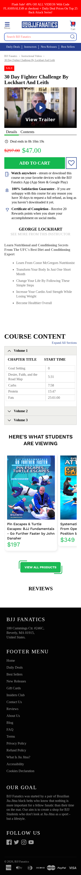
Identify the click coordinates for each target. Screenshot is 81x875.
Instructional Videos (31, 56)
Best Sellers (68, 46)
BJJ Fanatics (10, 56)
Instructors (30, 46)
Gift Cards (13, 688)
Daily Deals (13, 46)
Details (11, 132)
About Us (13, 716)
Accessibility (15, 764)
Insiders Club (15, 695)
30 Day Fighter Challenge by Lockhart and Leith (29, 60)
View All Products (40, 567)
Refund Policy (16, 750)
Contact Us (14, 702)
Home (10, 660)
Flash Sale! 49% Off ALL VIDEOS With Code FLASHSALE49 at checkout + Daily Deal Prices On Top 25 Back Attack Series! (40, 8)
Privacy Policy (16, 743)
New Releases (49, 46)
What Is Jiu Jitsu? (18, 757)
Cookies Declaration (20, 771)
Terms (10, 736)
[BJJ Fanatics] (40, 25)
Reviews (12, 709)
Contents (27, 132)
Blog (9, 722)
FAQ (9, 729)
